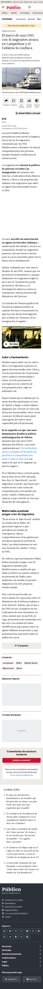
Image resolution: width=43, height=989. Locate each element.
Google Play (12, 979)
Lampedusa (8, 663)
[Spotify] (15, 936)
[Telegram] (10, 936)
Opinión (14, 13)
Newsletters (10, 903)
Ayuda (8, 917)
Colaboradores (9, 958)
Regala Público (11, 910)
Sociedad (7, 19)
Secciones (6, 946)
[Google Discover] (10, 931)
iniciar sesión (15, 775)
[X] (21, 931)
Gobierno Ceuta (18, 2)
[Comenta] (13, 101)
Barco (19, 668)
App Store (33, 979)
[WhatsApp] (21, 936)
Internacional (38, 13)
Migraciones (8, 668)
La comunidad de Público (16, 913)
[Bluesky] (27, 931)
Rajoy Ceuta (28, 2)
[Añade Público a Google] (4, 931)
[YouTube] (38, 931)
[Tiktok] (4, 936)
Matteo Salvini (31, 663)
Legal (4, 962)
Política (5, 13)
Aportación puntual (13, 907)
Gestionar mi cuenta (14, 900)
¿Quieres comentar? (21, 760)
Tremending (24, 13)
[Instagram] (33, 931)
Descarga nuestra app (12, 972)
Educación (21, 19)
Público (11, 889)
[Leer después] (21, 101)
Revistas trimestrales (11, 954)
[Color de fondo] (37, 101)
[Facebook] (15, 931)
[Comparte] (6, 101)
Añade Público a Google (29, 113)
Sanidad (31, 19)
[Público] (17, 7)
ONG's (19, 663)
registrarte (28, 775)
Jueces (35, 2)
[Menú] (3, 7)
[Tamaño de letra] (29, 101)
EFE (4, 119)
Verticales (6, 950)
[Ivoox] (27, 936)
